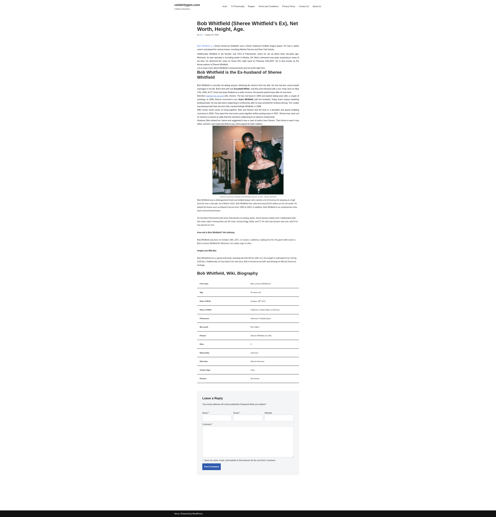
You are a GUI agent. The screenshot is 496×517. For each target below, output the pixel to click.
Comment (207, 424)
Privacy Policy (288, 6)
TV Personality (237, 6)
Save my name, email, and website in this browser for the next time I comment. (240, 460)
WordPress (197, 514)
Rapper (251, 6)
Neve (176, 514)
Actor (224, 6)
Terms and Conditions (268, 6)
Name (205, 413)
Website (268, 413)
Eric (201, 35)
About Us (317, 6)
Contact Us (304, 6)
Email (236, 413)
